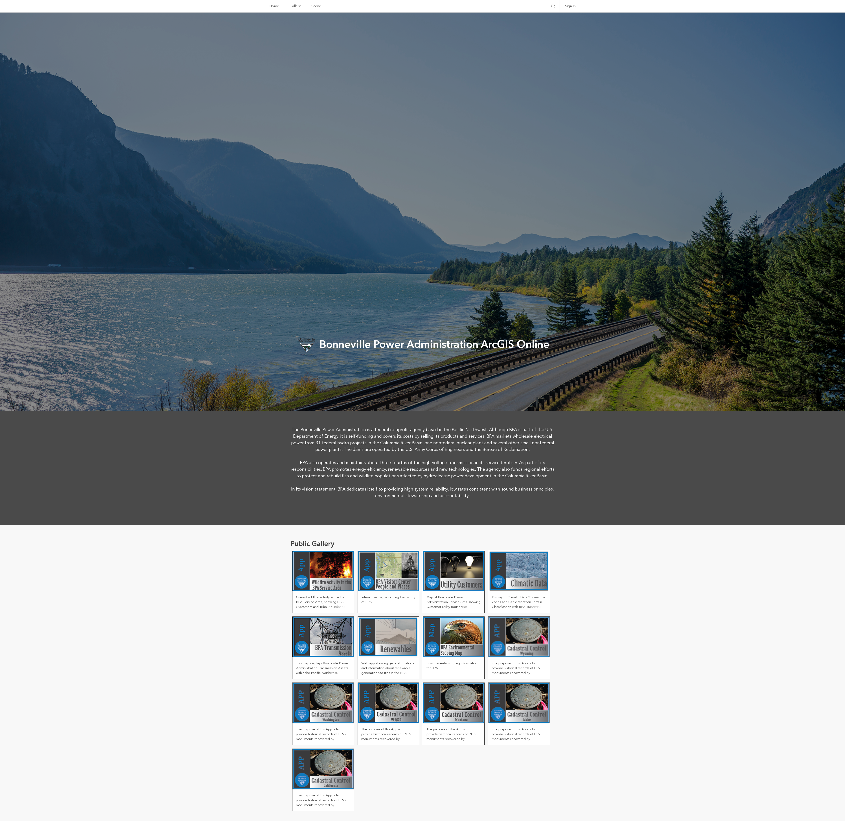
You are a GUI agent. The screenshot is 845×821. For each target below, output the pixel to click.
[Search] (553, 6)
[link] (323, 582)
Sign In (570, 6)
